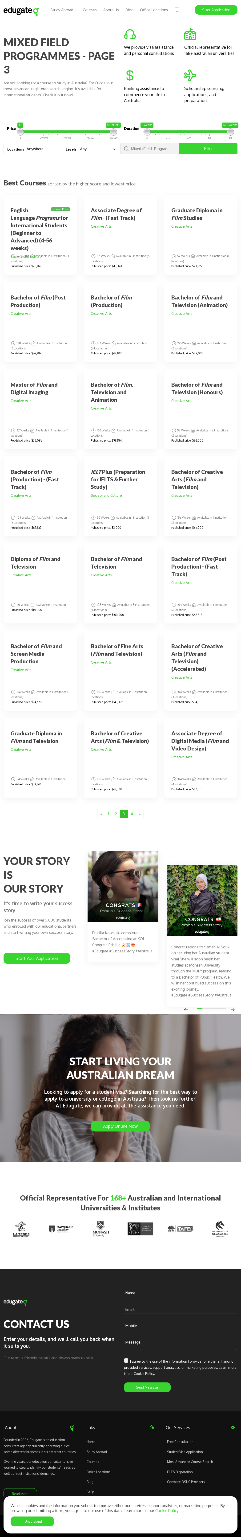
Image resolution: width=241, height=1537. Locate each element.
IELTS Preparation (180, 1472)
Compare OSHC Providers (186, 1482)
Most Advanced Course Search (190, 1462)
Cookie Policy (166, 1510)
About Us (111, 10)
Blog (129, 10)
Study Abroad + (63, 10)
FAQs (91, 1492)
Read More (20, 1494)
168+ (118, 1197)
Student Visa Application (185, 1452)
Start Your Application (37, 958)
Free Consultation (180, 1442)
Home (91, 1442)
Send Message (147, 1387)
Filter (208, 149)
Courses (90, 10)
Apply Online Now (120, 1126)
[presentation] (186, 1010)
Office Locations (154, 10)
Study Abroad (97, 1452)
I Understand (32, 1521)
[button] (200, 1008)
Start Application (216, 10)
